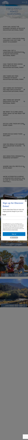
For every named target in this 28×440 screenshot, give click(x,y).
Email (4, 214)
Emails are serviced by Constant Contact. (10, 229)
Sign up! (14, 234)
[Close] (26, 201)
